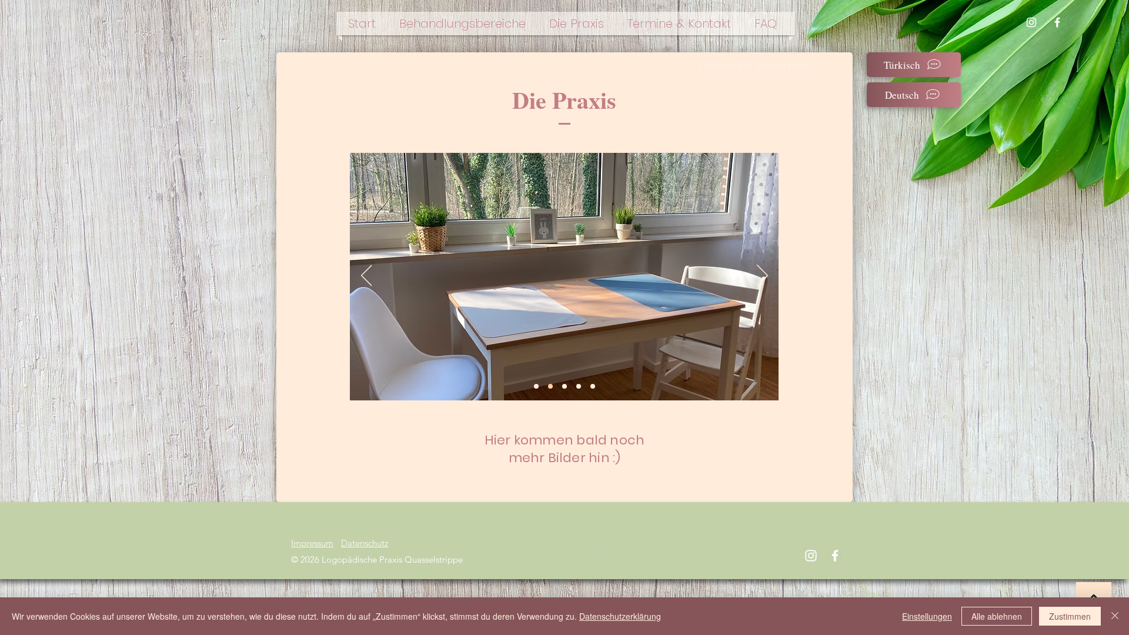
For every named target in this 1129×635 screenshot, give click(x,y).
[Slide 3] (578, 386)
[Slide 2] (592, 386)
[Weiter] (762, 276)
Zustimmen (1070, 616)
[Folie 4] (536, 386)
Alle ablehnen (996, 616)
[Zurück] (366, 276)
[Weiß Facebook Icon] (1057, 22)
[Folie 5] (550, 386)
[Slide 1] (564, 386)
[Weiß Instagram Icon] (1031, 22)
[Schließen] (1115, 616)
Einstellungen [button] (927, 616)
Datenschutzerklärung (620, 616)
